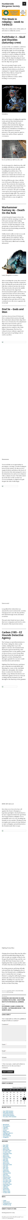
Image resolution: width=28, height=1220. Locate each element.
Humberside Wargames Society (11, 4)
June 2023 (5, 1167)
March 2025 (6, 1156)
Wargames (6, 1137)
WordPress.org (7, 1204)
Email (4, 1051)
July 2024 (5, 1159)
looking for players (8, 1133)
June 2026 (5, 1145)
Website (4, 1057)
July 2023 (5, 1166)
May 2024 (5, 1160)
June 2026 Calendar (8, 1111)
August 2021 (6, 1185)
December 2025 (7, 1150)
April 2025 (5, 1155)
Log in (4, 1200)
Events (5, 1130)
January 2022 (6, 1178)
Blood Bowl (6, 1124)
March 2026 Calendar (8, 1115)
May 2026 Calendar (8, 1112)
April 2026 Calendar (8, 1114)
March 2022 (6, 1176)
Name (4, 1044)
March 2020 (6, 1190)
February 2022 (7, 1177)
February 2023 (7, 1173)
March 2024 (6, 1163)
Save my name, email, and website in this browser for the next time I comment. (13, 1065)
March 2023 (6, 1171)
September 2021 (7, 1184)
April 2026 (6, 1148)
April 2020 (6, 1188)
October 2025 (6, 1152)
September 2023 (7, 1164)
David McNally (19, 990)
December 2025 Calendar (9, 1116)
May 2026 (5, 1146)
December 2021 (7, 1180)
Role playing (10, 992)
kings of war (6, 1131)
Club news (5, 1128)
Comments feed (7, 1203)
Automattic (11, 1218)
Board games (6, 1126)
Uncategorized (7, 1135)
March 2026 (6, 1149)
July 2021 (5, 1187)
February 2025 (7, 1157)
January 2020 (6, 1191)
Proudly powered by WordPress (10, 1217)
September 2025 (7, 1153)
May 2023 (5, 1169)
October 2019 (6, 1192)
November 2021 (7, 1181)
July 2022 (5, 1174)
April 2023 (6, 1170)
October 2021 (6, 1183)
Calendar (5, 1127)
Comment (5, 1024)
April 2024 (6, 1162)
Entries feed (6, 1202)
